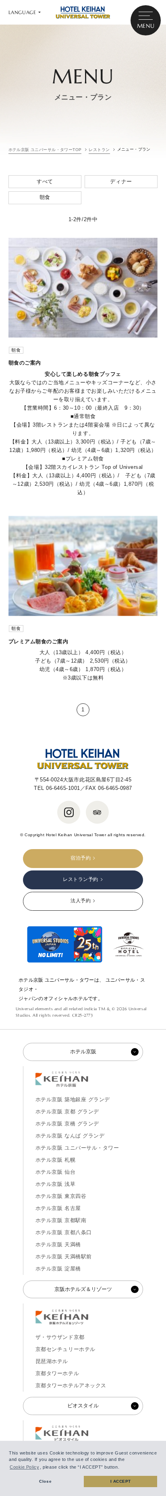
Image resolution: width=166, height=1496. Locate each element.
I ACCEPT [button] (120, 1481)
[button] (121, 1468)
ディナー (121, 181)
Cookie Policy (24, 1467)
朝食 (44, 197)
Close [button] (45, 1481)
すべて (45, 181)
